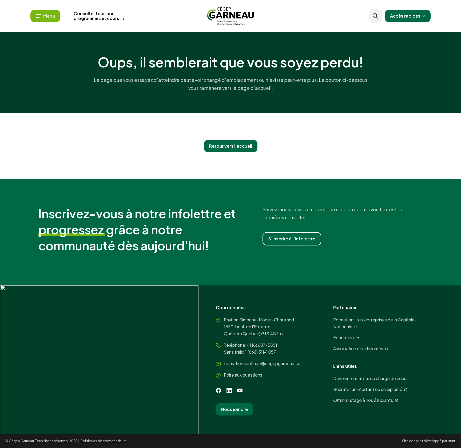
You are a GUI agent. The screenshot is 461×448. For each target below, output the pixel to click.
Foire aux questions (243, 375)
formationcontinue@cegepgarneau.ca (262, 363)
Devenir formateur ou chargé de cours (370, 378)
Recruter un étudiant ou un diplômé (367, 389)
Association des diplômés (358, 348)
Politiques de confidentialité (104, 441)
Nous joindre (234, 409)
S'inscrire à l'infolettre (291, 238)
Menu (49, 16)
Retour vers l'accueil (230, 146)
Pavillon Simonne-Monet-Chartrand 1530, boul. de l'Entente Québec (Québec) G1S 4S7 (259, 326)
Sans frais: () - (250, 352)
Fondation (343, 337)
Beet (452, 441)
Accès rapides (405, 16)
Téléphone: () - (250, 345)
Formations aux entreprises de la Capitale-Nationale (375, 323)
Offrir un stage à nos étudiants (363, 400)
